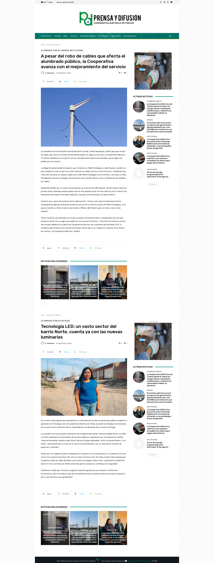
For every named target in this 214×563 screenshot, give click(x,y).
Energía (65, 50)
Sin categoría (152, 169)
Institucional (76, 50)
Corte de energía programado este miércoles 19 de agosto (157, 174)
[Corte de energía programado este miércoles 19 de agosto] (139, 173)
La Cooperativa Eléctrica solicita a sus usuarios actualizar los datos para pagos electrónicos (158, 159)
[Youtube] (171, 2)
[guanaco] (43, 73)
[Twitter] (168, 2)
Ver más (152, 184)
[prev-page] (42, 303)
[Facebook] (161, 2)
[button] (170, 36)
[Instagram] (164, 2)
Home (43, 45)
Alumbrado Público (53, 45)
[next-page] (46, 303)
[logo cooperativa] (109, 19)
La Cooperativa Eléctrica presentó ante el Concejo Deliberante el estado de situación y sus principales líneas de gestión (113, 291)
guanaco (50, 73)
